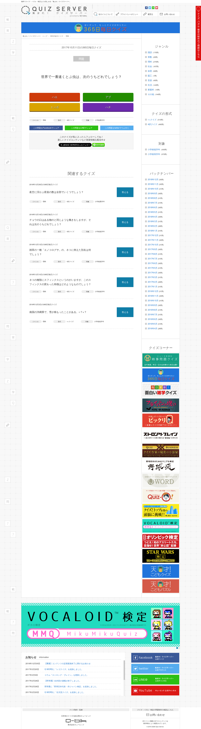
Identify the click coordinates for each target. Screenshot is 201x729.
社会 (150, 66)
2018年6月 (152, 207)
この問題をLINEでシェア (81, 127)
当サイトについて (105, 14)
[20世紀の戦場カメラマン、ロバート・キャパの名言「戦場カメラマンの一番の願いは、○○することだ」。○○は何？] (7, 19)
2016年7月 (152, 314)
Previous (24, 624)
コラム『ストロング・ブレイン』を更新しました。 (67, 675)
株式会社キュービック (76, 724)
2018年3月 (152, 221)
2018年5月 (152, 211)
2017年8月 (152, 253)
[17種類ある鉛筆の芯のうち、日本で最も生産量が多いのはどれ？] (7, 425)
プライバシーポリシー (129, 14)
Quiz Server (160, 726)
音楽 (150, 80)
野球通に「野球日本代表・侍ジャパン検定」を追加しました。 (71, 686)
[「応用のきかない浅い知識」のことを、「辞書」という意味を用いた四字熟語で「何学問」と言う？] (7, 326)
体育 (150, 70)
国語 (150, 52)
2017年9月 (152, 249)
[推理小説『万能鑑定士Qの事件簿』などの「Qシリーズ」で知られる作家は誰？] (13, 403)
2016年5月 (152, 323)
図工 (150, 75)
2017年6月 (152, 263)
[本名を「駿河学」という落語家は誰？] (7, 359)
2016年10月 (153, 300)
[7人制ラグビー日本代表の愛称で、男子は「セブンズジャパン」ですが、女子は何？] (13, 534)
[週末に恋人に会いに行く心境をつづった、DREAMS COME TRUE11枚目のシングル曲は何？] (13, 589)
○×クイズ (70, 321)
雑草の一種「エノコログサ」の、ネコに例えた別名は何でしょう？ (60, 252)
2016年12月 (153, 291)
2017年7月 (152, 258)
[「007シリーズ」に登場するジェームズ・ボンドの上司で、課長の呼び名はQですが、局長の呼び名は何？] (7, 227)
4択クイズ (70, 120)
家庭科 (151, 89)
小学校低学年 (100, 231)
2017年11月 (153, 239)
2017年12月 (153, 235)
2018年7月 (152, 202)
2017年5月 (152, 267)
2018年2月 (152, 225)
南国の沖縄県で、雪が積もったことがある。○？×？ (58, 312)
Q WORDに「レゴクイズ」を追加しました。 (64, 669)
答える (125, 192)
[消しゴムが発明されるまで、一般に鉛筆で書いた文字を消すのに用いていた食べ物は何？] (13, 260)
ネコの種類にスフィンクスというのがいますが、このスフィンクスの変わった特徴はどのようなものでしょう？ (60, 282)
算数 (150, 56)
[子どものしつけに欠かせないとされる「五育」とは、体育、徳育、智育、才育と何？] (13, 337)
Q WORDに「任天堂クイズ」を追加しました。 (65, 692)
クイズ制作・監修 (76, 709)
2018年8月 (152, 198)
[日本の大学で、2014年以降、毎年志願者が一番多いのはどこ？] (13, 392)
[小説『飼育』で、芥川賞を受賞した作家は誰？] (7, 238)
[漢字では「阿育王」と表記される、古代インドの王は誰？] (7, 30)
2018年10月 (153, 188)
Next (177, 624)
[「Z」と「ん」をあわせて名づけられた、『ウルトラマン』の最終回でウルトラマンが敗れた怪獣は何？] (7, 381)
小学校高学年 (100, 120)
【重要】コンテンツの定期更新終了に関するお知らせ (68, 663)
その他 (151, 94)
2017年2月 (152, 281)
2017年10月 (153, 244)
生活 (150, 84)
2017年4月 (152, 272)
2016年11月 (153, 295)
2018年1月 (152, 230)
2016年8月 (152, 309)
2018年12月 (153, 179)
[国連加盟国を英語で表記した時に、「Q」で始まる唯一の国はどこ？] (13, 129)
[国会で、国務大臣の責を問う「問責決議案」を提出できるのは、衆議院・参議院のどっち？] (7, 501)
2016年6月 (152, 319)
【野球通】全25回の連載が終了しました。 (63, 680)
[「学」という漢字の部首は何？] (13, 52)
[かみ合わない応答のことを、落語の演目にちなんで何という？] (13, 633)
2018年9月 (152, 193)
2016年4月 (152, 328)
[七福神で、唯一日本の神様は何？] (13, 622)
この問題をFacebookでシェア (46, 127)
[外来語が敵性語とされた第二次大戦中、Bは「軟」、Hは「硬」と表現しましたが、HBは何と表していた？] (7, 162)
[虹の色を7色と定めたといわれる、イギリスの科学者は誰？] (7, 523)
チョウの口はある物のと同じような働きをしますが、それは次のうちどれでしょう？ (60, 222)
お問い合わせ (169, 14)
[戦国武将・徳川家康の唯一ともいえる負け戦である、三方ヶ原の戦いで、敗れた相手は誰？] (7, 611)
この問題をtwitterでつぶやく (117, 127)
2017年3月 (152, 277)
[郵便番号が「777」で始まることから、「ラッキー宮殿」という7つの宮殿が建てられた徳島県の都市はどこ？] (13, 282)
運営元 (150, 14)
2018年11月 (153, 184)
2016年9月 (152, 305)
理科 (44, 120)
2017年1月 (152, 286)
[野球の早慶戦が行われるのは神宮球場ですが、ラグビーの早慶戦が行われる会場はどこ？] (13, 118)
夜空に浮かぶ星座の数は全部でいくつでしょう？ (56, 192)
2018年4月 (152, 216)
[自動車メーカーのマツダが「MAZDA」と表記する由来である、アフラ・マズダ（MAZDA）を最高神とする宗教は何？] (7, 479)
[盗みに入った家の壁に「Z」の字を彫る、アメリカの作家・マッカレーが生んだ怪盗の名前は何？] (13, 41)
